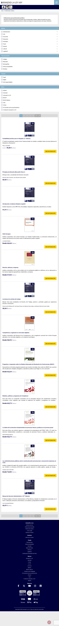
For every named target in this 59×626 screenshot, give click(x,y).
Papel (4, 77)
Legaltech (5, 51)
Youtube (29, 586)
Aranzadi (5, 92)
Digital (4, 79)
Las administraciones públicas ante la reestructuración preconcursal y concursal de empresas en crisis (29, 461)
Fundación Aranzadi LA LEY (9, 110)
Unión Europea (6, 234)
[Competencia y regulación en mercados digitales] (29, 323)
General (5, 46)
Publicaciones (29, 542)
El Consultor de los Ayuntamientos (11, 107)
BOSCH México (6, 100)
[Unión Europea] (29, 225)
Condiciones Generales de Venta (29, 553)
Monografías (6, 64)
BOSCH (5, 97)
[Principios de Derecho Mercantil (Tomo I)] (29, 163)
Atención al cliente (29, 537)
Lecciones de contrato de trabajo (11, 299)
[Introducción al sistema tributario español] (29, 195)
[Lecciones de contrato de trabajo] (29, 290)
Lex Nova (29, 565)
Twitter (24, 586)
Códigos (5, 59)
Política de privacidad (29, 527)
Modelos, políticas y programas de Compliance (15, 396)
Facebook (18, 586)
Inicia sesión (3, 7)
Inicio (2, 10)
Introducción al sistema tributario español (13, 204)
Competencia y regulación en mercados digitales (15, 332)
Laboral (5, 48)
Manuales (5, 61)
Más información (50, 151)
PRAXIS (29, 575)
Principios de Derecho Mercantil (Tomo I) (13, 172)
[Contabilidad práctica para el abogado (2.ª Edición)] (29, 129)
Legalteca (29, 551)
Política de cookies (29, 528)
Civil (4, 34)
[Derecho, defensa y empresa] (29, 258)
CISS (4, 102)
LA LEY (29, 564)
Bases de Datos (29, 547)
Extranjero (5, 41)
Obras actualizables (8, 66)
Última (39, 115)
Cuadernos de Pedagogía (29, 571)
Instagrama (35, 586)
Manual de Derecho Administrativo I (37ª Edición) (16, 496)
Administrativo (6, 31)
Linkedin (40, 586)
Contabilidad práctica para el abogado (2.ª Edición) (16, 138)
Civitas (4, 105)
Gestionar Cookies (29, 532)
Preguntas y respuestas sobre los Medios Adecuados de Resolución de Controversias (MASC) (28, 364)
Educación (5, 39)
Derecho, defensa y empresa (10, 267)
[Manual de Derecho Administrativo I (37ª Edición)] (29, 487)
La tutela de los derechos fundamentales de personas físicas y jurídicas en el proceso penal (27, 427)
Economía (5, 36)
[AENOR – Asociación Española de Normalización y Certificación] (29, 595)
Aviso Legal (29, 530)
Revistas (5, 69)
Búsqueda (10, 7)
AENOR (5, 90)
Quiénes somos (29, 525)
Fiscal (4, 44)
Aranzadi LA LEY (7, 95)
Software (29, 549)
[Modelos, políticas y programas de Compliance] (29, 387)
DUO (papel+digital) (7, 82)
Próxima (36, 115)
